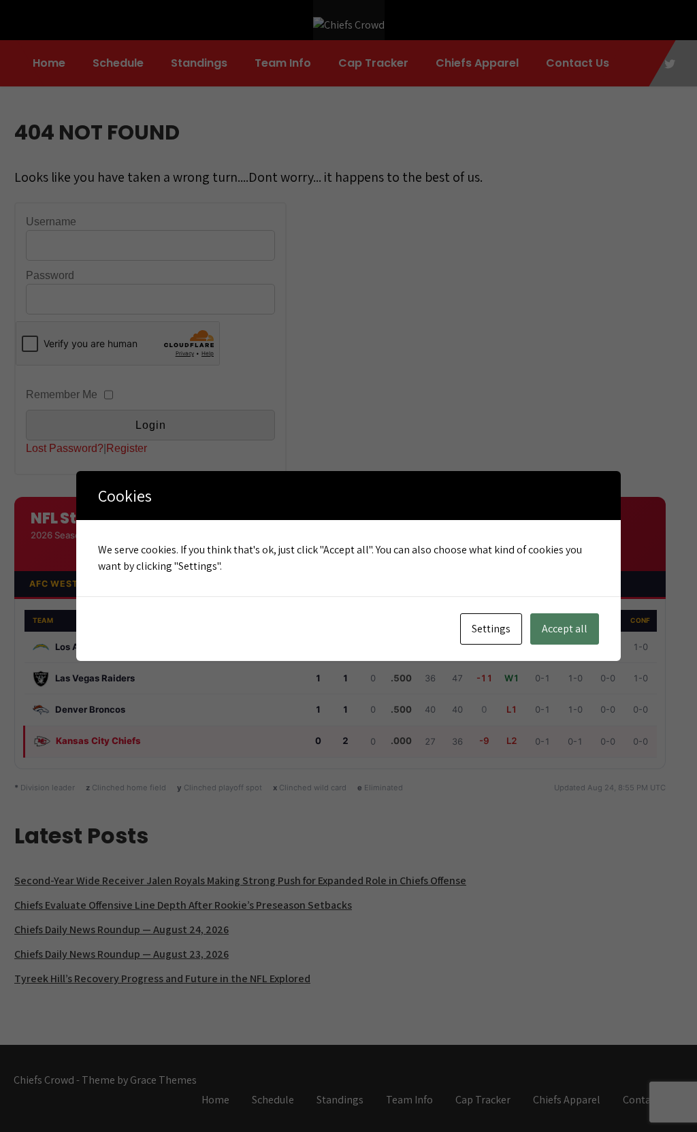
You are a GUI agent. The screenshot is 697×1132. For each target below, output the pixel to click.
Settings (491, 628)
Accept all (564, 628)
